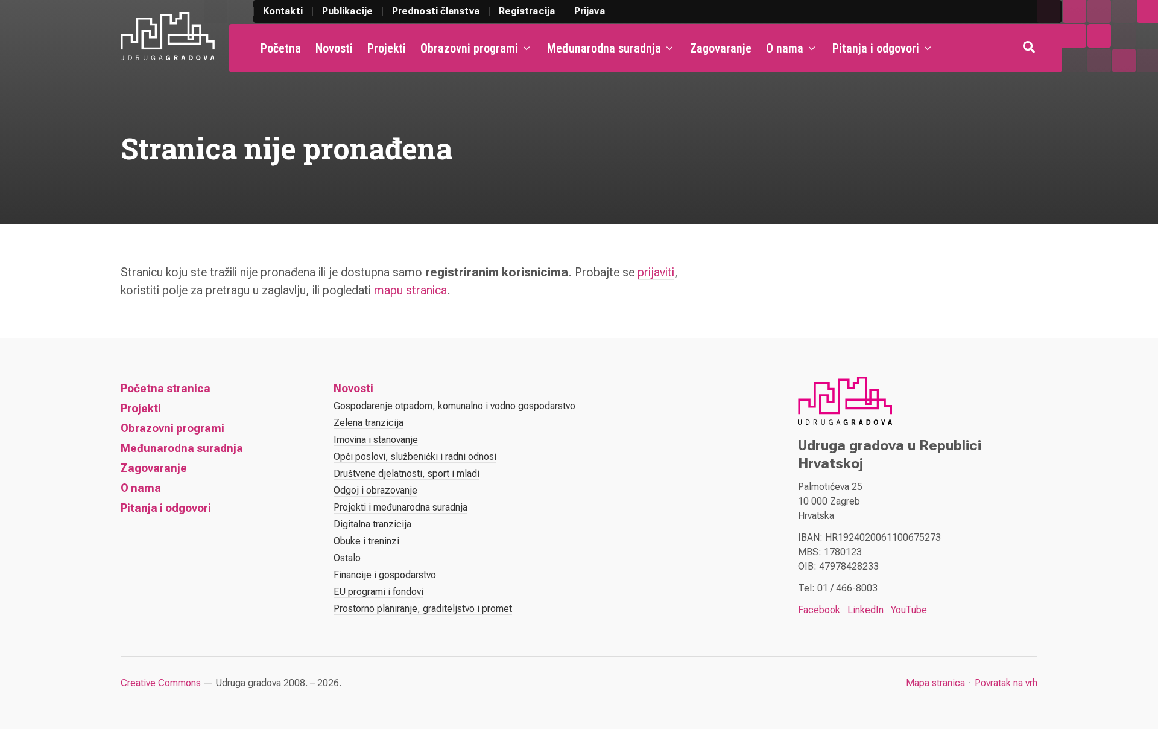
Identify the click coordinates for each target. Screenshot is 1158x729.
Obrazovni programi (469, 48)
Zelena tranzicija (368, 422)
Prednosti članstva (435, 11)
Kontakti (283, 11)
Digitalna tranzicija (372, 524)
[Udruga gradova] (168, 36)
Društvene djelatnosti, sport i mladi (406, 473)
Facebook (819, 610)
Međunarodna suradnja (604, 48)
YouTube (909, 610)
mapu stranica (410, 290)
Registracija (527, 11)
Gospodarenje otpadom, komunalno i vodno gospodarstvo (454, 406)
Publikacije (347, 11)
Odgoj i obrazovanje (375, 490)
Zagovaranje (720, 48)
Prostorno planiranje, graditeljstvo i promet (423, 608)
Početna (281, 48)
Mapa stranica (935, 683)
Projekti (386, 48)
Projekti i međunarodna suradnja (400, 507)
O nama (784, 48)
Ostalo (347, 558)
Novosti (334, 48)
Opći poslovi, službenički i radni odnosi (415, 456)
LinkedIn (865, 610)
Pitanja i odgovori (875, 48)
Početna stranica (165, 388)
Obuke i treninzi (366, 541)
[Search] (1030, 48)
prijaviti (656, 272)
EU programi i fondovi (378, 591)
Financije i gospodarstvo (385, 575)
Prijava (589, 11)
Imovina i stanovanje (376, 439)
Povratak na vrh (1006, 683)
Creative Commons (161, 683)
